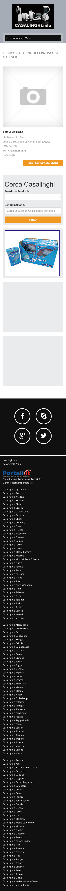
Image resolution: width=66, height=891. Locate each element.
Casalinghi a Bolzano (13, 774)
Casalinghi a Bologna (13, 639)
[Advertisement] (32, 306)
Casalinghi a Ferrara (13, 796)
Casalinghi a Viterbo (13, 753)
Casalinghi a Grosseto (14, 537)
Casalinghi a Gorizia (13, 804)
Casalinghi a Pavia (12, 570)
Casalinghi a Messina (13, 555)
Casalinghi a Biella (12, 504)
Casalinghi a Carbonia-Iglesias (18, 782)
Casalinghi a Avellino (13, 496)
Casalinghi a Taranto (13, 599)
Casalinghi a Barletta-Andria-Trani (20, 767)
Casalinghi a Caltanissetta (16, 511)
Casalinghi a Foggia (13, 665)
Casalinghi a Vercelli (13, 614)
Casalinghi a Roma (12, 724)
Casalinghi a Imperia (13, 672)
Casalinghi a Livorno (13, 679)
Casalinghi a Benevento (15, 635)
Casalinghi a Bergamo (14, 771)
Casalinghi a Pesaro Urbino (16, 841)
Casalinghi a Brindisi (13, 643)
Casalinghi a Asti (11, 763)
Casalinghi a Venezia (13, 746)
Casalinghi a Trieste (13, 742)
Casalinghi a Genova (13, 668)
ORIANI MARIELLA (13, 132)
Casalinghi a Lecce (12, 811)
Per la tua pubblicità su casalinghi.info (22, 479)
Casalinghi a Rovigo (13, 859)
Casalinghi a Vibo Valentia (16, 885)
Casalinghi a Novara (13, 830)
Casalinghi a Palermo (13, 702)
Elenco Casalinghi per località (18, 482)
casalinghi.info (10, 460)
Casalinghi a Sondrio (13, 866)
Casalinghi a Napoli (12, 694)
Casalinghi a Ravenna (14, 852)
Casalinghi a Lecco (12, 544)
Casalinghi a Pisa (11, 844)
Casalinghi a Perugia (13, 705)
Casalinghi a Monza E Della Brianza (21, 559)
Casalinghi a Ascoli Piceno (16, 628)
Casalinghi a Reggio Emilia (16, 720)
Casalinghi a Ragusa (13, 716)
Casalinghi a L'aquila (13, 540)
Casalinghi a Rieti (11, 855)
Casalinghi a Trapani (13, 738)
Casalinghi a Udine (12, 877)
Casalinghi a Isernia (13, 807)
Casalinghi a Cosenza (14, 789)
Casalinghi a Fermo (12, 661)
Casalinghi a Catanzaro (14, 785)
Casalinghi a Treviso (13, 607)
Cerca (33, 219)
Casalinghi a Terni (12, 870)
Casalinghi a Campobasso (16, 646)
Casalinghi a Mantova (14, 818)
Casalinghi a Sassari (13, 727)
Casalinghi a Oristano (14, 833)
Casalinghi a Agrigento (14, 489)
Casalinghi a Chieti (12, 518)
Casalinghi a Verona (13, 749)
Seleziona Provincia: (17, 191)
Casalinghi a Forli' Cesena (16, 800)
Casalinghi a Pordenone (15, 713)
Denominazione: (15, 205)
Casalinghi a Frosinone (14, 533)
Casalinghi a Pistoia (13, 577)
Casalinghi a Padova (13, 566)
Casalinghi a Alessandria (15, 624)
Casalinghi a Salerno (13, 592)
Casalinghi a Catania (13, 650)
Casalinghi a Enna (12, 526)
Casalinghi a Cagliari (13, 778)
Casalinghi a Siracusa (14, 731)
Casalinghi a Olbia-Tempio (16, 698)
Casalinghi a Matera (13, 687)
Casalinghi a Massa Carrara (17, 551)
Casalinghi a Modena (13, 826)
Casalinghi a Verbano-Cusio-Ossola (20, 881)
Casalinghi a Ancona (13, 760)
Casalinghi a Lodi (11, 815)
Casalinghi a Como (12, 654)
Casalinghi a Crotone (13, 657)
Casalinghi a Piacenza (14, 709)
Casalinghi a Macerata (14, 683)
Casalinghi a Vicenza (13, 618)
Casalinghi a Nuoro (12, 562)
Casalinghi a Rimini (12, 588)
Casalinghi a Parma (13, 837)
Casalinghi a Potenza (13, 848)
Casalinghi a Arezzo (13, 493)
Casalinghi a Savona (13, 863)
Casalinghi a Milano (13, 690)
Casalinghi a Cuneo (12, 793)
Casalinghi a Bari (11, 632)
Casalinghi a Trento (13, 874)
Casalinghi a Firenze (13, 529)
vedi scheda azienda (43, 163)
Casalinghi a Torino (12, 603)
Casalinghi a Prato (12, 581)
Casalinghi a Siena (12, 596)
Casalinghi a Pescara (13, 574)
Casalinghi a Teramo (13, 735)
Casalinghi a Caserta (13, 515)
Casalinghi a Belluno (13, 500)
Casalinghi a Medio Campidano (18, 822)
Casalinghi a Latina (12, 676)
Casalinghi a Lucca (12, 548)
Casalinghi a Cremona (14, 522)
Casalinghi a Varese (13, 610)
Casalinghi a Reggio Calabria (17, 585)
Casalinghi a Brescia (13, 507)
